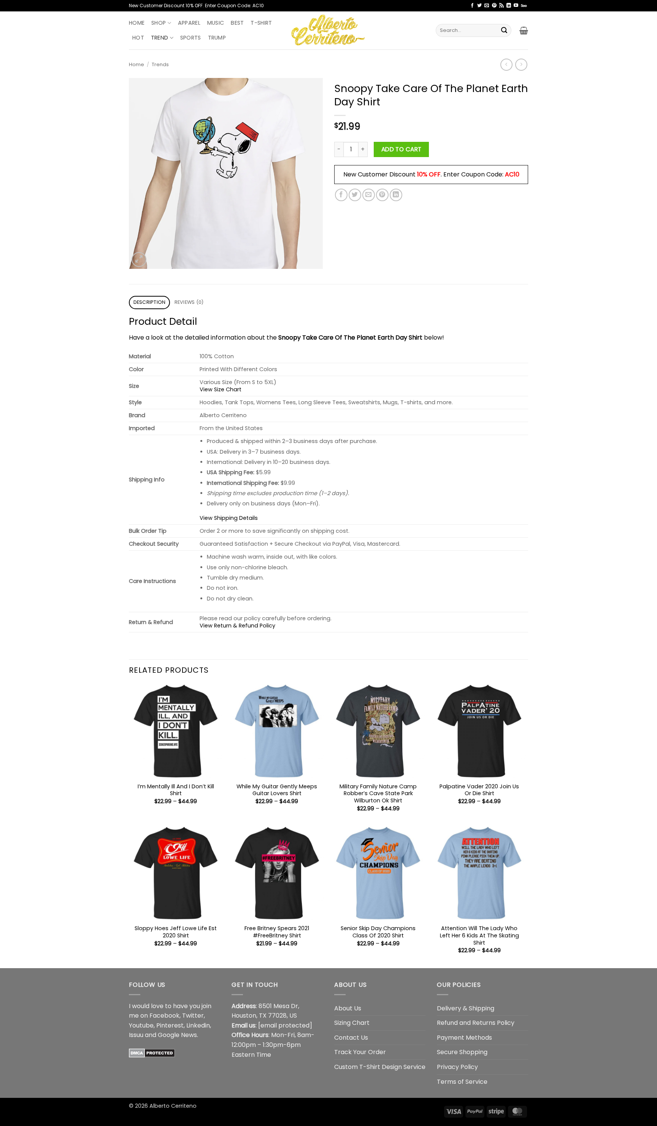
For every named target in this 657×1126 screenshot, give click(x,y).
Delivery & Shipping (465, 1008)
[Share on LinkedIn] (396, 195)
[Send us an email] (486, 5)
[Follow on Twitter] (479, 5)
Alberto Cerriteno (173, 1106)
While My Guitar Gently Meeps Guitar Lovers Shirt (276, 790)
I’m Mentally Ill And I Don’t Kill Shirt (176, 790)
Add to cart (401, 149)
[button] (523, 30)
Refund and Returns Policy (475, 1022)
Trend (159, 37)
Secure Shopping (462, 1052)
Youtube (141, 1025)
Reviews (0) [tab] (189, 302)
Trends (160, 64)
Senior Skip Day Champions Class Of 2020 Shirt (378, 932)
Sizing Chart (352, 1022)
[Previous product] (521, 64)
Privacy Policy (457, 1066)
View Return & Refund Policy (237, 625)
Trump (217, 37)
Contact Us (351, 1037)
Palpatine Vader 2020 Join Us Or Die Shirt (479, 790)
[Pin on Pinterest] (382, 195)
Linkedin (198, 1025)
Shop (158, 23)
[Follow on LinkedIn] (508, 5)
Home (136, 23)
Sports (190, 37)
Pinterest (170, 1025)
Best (237, 23)
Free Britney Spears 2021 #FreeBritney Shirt (276, 932)
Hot (138, 37)
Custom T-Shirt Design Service (379, 1066)
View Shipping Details (229, 518)
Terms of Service (462, 1081)
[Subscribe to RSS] (501, 5)
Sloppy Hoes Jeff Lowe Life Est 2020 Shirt (176, 932)
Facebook (164, 1015)
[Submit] (504, 30)
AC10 (512, 174)
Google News (177, 1035)
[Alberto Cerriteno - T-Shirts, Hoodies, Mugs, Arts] (328, 30)
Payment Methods (464, 1037)
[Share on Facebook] (341, 195)
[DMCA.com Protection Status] (152, 1052)
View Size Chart (220, 389)
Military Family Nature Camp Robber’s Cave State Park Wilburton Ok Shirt (378, 793)
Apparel (189, 23)
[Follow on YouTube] (516, 5)
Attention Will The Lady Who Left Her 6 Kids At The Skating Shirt (479, 935)
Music (215, 23)
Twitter (193, 1015)
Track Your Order (360, 1052)
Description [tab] (149, 302)
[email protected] (285, 1025)
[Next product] (506, 64)
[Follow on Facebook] (472, 5)
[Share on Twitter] (355, 195)
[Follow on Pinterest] (494, 5)
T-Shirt (261, 23)
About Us (347, 1008)
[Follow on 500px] (524, 5)
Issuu (136, 1035)
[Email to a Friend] (368, 195)
